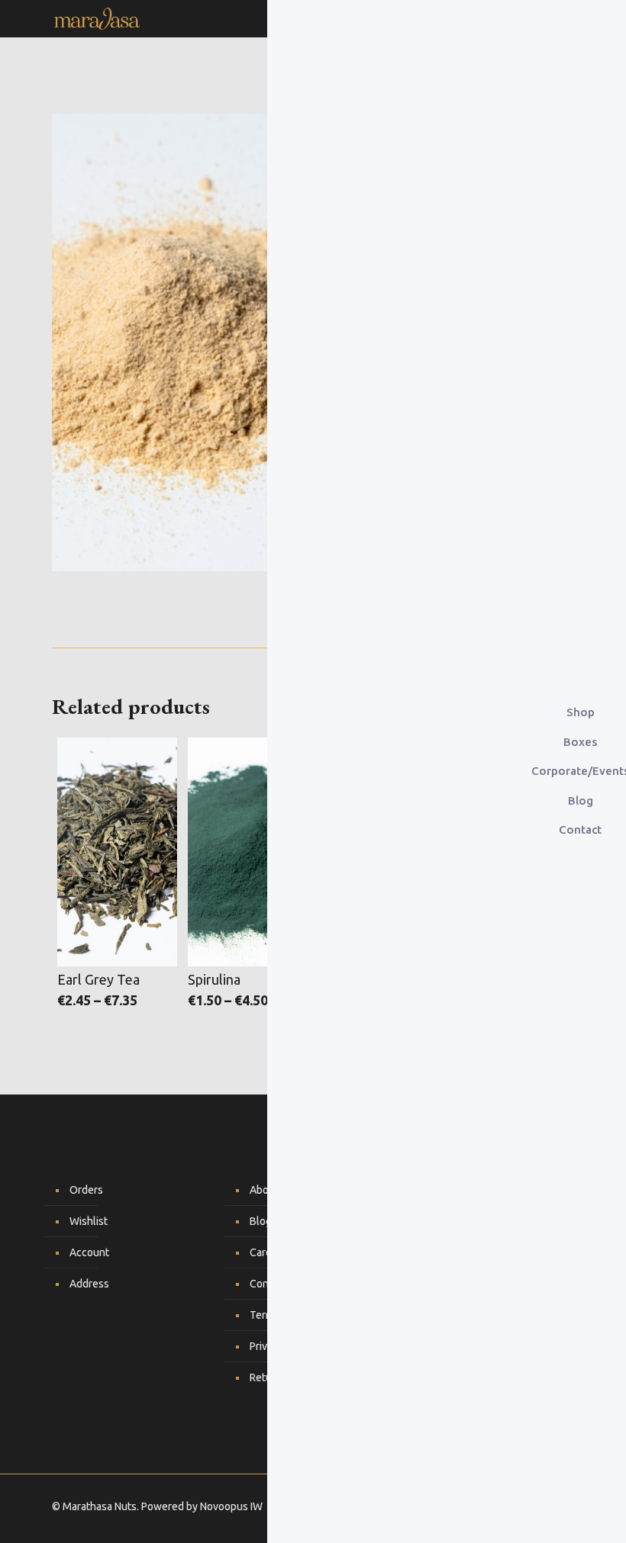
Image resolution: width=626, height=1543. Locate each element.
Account (89, 1252)
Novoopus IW (231, 1506)
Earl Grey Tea (98, 979)
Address (89, 1284)
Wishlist (88, 1221)
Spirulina (214, 979)
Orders (86, 1190)
